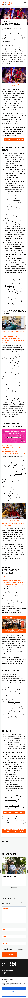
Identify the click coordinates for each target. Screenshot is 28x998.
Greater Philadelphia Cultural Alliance (13, 28)
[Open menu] (24, 3)
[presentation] (14, 865)
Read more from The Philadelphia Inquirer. (13, 238)
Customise (14, 991)
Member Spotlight (10, 876)
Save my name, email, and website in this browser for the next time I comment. (14, 948)
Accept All (14, 988)
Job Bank (18, 734)
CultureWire (6, 21)
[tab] (11, 887)
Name (5, 929)
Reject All (14, 995)
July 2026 (5, 843)
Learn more (17, 825)
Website (5, 943)
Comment (6, 908)
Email (5, 936)
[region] (14, 987)
